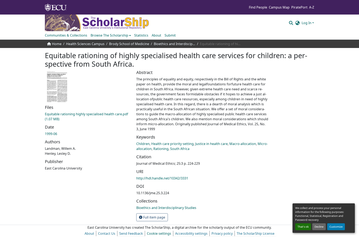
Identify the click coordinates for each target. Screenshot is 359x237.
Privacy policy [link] (222, 233)
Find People (258, 7)
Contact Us (106, 233)
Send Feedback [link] (131, 233)
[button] (291, 22)
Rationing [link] (160, 148)
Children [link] (143, 143)
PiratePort (299, 7)
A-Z (311, 7)
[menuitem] (111, 35)
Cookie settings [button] (159, 233)
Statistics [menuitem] (141, 35)
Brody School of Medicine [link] (129, 44)
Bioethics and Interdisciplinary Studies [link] (174, 44)
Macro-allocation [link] (242, 143)
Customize (336, 226)
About (89, 233)
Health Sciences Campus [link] (85, 44)
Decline (319, 226)
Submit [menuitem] (170, 35)
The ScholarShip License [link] (255, 233)
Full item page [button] (153, 217)
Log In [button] (307, 23)
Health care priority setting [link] (172, 143)
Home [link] (56, 44)
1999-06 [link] (51, 133)
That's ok (303, 226)
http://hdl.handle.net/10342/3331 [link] (162, 178)
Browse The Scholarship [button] (109, 35)
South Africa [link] (179, 148)
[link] (88, 117)
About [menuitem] (156, 35)
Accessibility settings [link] (191, 233)
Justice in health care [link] (211, 143)
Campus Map (279, 7)
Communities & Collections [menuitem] (66, 35)
